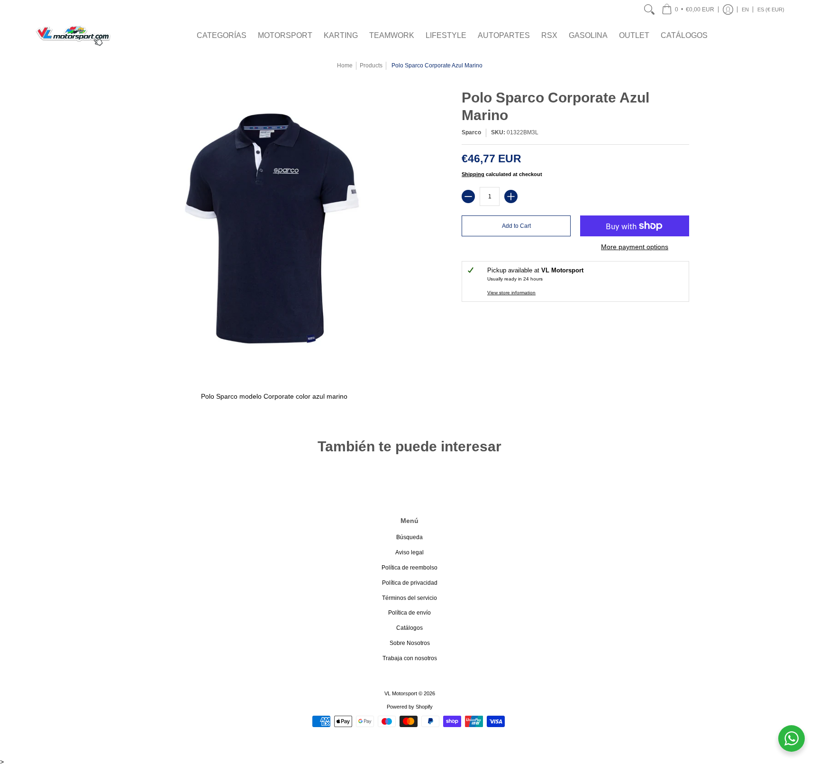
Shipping (473, 174)
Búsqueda (409, 537)
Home (345, 65)
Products (371, 65)
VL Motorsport (400, 693)
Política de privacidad (409, 582)
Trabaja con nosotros (409, 658)
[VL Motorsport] (73, 35)
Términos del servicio (409, 598)
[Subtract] (468, 196)
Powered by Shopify (410, 707)
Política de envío (409, 612)
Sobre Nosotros (410, 643)
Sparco (471, 132)
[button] (688, 9)
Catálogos (409, 628)
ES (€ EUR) (770, 9)
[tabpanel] (409, 398)
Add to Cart (516, 226)
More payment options (634, 247)
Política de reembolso (409, 567)
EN (745, 9)
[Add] (511, 196)
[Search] (649, 9)
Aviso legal (409, 552)
